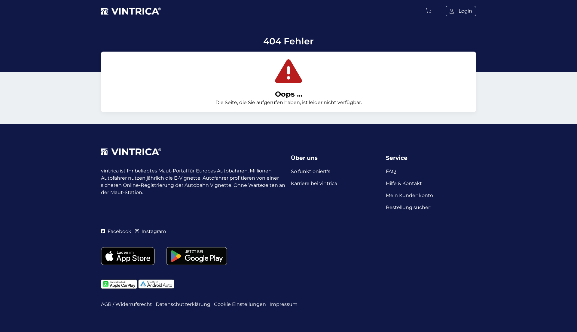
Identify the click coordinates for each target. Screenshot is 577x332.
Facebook (119, 231)
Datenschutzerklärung (183, 304)
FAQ (391, 171)
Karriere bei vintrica (314, 183)
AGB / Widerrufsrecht (126, 304)
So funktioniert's (310, 171)
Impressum (284, 304)
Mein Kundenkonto (409, 195)
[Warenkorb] (428, 11)
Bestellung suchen (409, 207)
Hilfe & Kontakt (404, 183)
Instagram (154, 231)
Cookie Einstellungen (240, 304)
